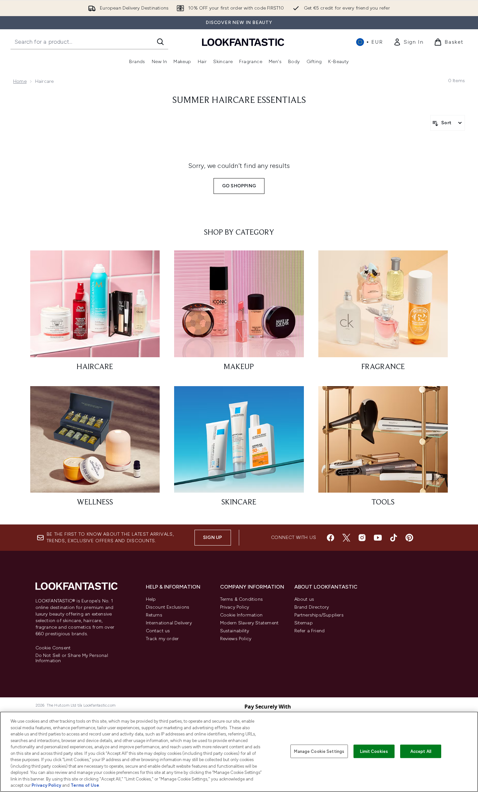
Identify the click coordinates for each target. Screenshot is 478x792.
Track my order (162, 638)
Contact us (158, 631)
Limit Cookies (374, 751)
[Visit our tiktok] (393, 538)
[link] (408, 42)
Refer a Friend (309, 631)
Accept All (420, 751)
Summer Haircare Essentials (239, 100)
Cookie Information (241, 615)
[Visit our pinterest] (409, 538)
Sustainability (234, 631)
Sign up (212, 537)
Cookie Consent (53, 648)
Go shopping (239, 186)
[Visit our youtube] (378, 538)
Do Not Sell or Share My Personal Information (71, 658)
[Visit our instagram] (362, 538)
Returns (154, 615)
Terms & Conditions (241, 599)
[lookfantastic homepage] (243, 42)
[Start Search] (160, 42)
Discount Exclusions (168, 607)
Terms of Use (85, 785)
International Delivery (169, 623)
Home (20, 81)
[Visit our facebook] (330, 538)
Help (151, 599)
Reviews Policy (236, 638)
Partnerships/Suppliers (319, 615)
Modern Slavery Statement (249, 623)
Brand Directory (311, 607)
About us (304, 599)
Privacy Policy (234, 607)
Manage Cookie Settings (319, 751)
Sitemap (303, 623)
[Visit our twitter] (346, 538)
